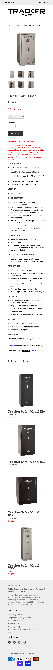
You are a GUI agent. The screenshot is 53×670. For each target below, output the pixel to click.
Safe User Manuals (15, 620)
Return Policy (13, 623)
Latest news (14, 585)
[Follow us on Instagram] (25, 643)
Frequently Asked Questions (19, 617)
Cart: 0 (44, 3)
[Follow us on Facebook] (10, 643)
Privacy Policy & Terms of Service (21, 629)
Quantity (11, 122)
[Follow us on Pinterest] (20, 643)
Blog (9, 632)
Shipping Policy (14, 626)
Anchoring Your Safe (16, 615)
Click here (12, 346)
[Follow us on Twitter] (15, 643)
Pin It (34, 351)
